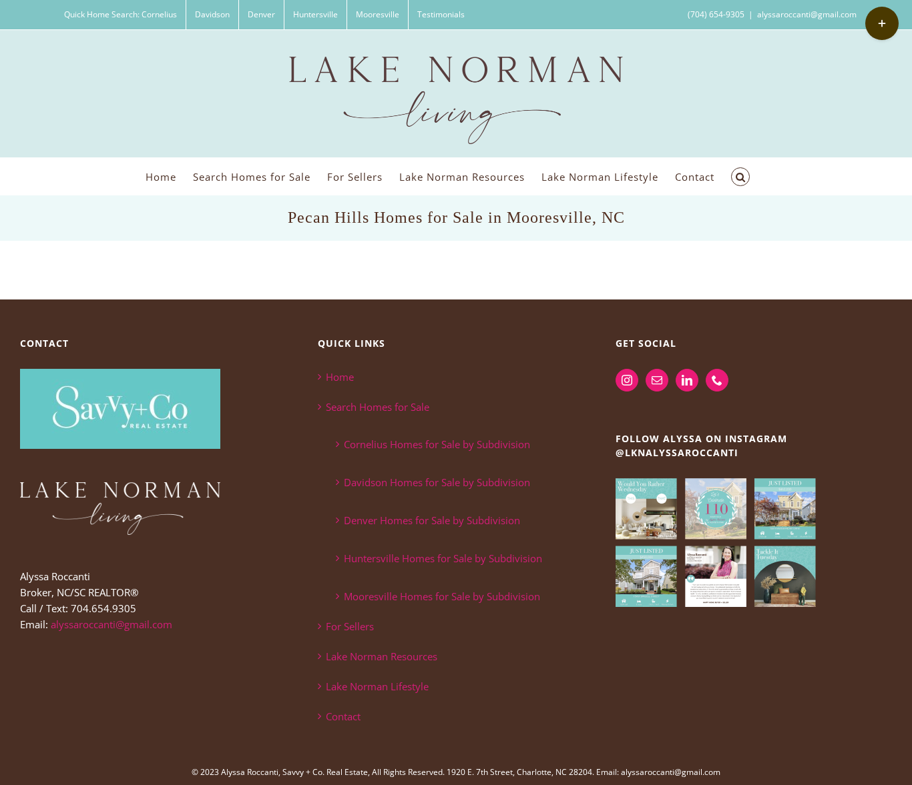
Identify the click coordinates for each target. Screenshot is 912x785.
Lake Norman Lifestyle (377, 686)
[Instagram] (627, 380)
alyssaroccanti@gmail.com (807, 14)
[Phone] (717, 380)
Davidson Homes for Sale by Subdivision (437, 482)
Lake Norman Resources (381, 656)
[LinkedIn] (687, 380)
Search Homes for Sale (377, 407)
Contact (343, 716)
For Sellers (350, 626)
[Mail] (657, 380)
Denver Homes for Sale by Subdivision (432, 520)
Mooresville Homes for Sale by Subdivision (442, 596)
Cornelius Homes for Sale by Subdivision (437, 444)
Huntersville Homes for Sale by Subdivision (443, 558)
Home (340, 376)
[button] (740, 176)
